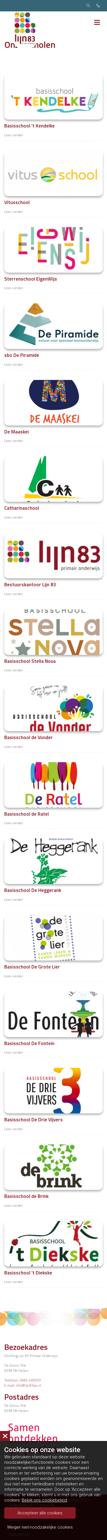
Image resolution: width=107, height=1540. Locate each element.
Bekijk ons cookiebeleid (44, 1500)
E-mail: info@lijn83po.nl (22, 1385)
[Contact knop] (98, 5)
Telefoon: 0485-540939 (22, 1380)
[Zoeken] (88, 5)
